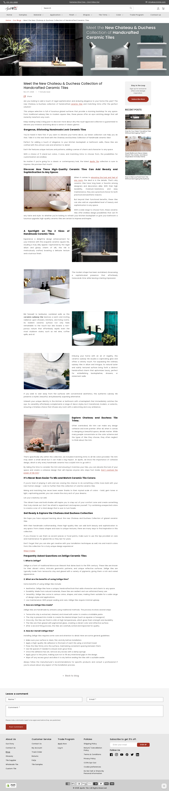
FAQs (34, 760)
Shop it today (29, 551)
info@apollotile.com (157, 2)
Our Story (10, 744)
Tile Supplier (11, 760)
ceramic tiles (76, 104)
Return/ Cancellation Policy (93, 749)
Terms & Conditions (92, 754)
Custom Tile (11, 768)
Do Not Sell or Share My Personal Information (94, 772)
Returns (35, 756)
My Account (37, 748)
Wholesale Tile (12, 764)
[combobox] (87, 8)
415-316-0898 (12, 2)
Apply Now (62, 744)
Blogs (8, 752)
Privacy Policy (90, 758)
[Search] (130, 8)
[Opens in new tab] (11, 787)
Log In (60, 748)
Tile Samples (37, 764)
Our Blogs (17, 20)
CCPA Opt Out (90, 763)
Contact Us (11, 748)
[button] (163, 8)
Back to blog (72, 675)
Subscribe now (138, 99)
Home (8, 20)
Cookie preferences (92, 767)
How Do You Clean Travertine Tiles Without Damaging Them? (138, 132)
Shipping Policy (90, 744)
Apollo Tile (94, 161)
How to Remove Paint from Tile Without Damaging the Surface (137, 178)
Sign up (143, 745)
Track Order (37, 752)
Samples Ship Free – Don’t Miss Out (84, 2)
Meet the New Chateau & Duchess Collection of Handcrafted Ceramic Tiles (56, 20)
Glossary (9, 756)
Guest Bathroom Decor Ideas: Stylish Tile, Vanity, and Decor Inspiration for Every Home (136, 155)
